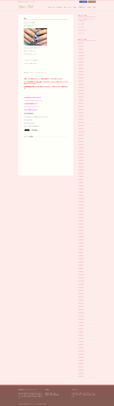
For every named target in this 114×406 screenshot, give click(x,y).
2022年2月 (81, 119)
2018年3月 (81, 265)
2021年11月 (81, 128)
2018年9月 (81, 246)
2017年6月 (81, 293)
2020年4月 (81, 185)
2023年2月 (81, 81)
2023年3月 (81, 77)
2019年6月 (81, 217)
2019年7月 (81, 214)
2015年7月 (81, 366)
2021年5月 (81, 147)
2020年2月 (81, 192)
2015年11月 (81, 354)
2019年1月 (81, 233)
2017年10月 (81, 281)
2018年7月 (81, 252)
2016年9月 (81, 322)
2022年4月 (81, 112)
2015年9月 (81, 360)
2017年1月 (81, 309)
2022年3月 (81, 116)
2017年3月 (81, 303)
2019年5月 (81, 220)
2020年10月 (81, 170)
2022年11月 (81, 90)
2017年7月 (81, 290)
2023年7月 (81, 65)
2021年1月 (81, 160)
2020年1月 (81, 195)
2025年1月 (81, 43)
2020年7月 (81, 179)
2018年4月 (81, 262)
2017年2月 (81, 306)
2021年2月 (81, 157)
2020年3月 (81, 189)
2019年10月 (81, 205)
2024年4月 (81, 49)
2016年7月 (81, 328)
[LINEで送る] (34, 130)
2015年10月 (81, 357)
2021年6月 (81, 144)
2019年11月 (81, 201)
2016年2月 (81, 344)
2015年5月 (81, 373)
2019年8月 (81, 211)
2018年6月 (81, 255)
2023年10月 (81, 55)
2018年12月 (81, 236)
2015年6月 (81, 370)
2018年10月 (81, 243)
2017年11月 (81, 278)
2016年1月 (81, 347)
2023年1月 (81, 84)
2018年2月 (81, 268)
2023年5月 (81, 71)
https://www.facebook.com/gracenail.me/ (34, 100)
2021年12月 (81, 125)
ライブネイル (82, 33)
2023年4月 (81, 74)
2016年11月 (81, 316)
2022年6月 (81, 106)
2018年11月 (81, 239)
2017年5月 (81, 297)
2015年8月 (81, 363)
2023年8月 (81, 62)
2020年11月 (81, 166)
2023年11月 (81, 52)
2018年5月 (81, 258)
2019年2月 (81, 230)
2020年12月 (81, 163)
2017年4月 (81, 300)
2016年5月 (81, 335)
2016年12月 (81, 312)
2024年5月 (81, 46)
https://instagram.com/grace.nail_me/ (32, 106)
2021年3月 (81, 154)
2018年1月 (81, 271)
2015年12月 (81, 351)
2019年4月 (81, 224)
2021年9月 (81, 135)
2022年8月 (81, 100)
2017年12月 (81, 274)
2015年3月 (81, 376)
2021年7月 (81, 141)
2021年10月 (81, 132)
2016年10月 (81, 319)
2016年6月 (81, 332)
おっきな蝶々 (82, 23)
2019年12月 (81, 198)
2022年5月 (81, 109)
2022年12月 (81, 87)
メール (93, 393)
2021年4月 (81, 151)
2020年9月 (81, 173)
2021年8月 (81, 138)
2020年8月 (81, 176)
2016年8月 (81, 325)
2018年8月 (81, 249)
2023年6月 (81, 68)
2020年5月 (81, 182)
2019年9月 (81, 208)
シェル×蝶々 (82, 27)
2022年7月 (81, 103)
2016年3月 (81, 341)
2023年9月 (81, 58)
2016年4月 (81, 338)
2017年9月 (81, 284)
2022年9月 (81, 97)
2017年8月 (81, 287)
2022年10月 (81, 93)
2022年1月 (81, 122)
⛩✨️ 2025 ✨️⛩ (82, 30)
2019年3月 (81, 227)
